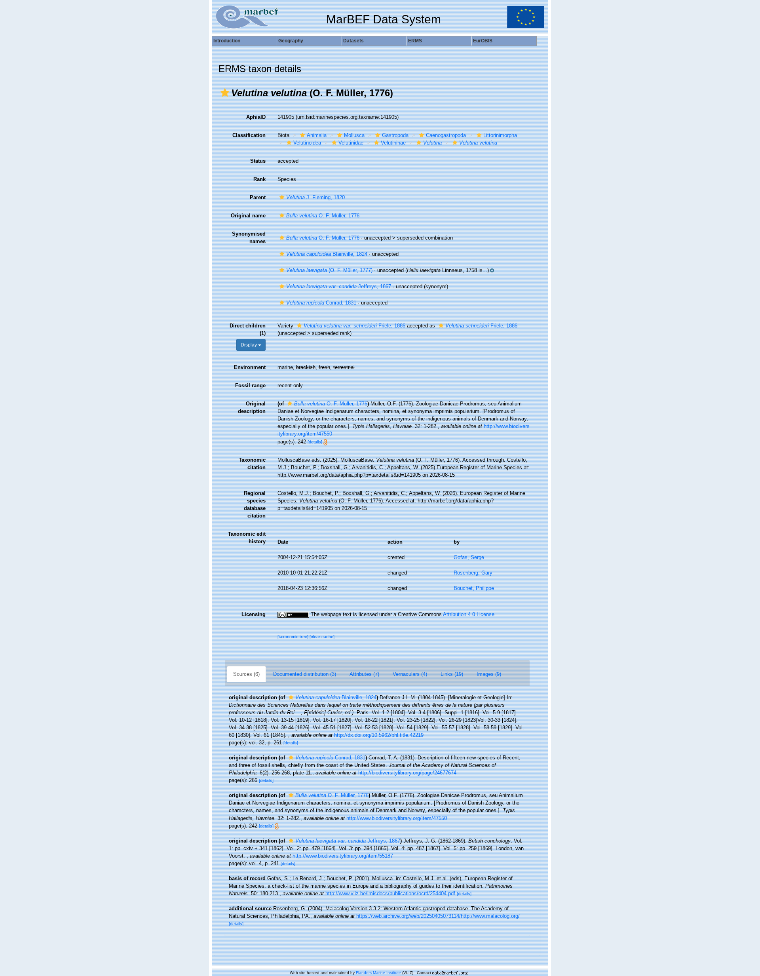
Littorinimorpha (500, 135)
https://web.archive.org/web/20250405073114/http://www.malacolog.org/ (438, 916)
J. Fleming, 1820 (315, 197)
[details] (315, 441)
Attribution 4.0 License (468, 614)
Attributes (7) (364, 674)
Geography (290, 41)
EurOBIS (482, 41)
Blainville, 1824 (326, 254)
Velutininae (393, 143)
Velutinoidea (307, 143)
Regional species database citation (255, 504)
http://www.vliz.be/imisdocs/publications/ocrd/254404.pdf (390, 893)
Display (249, 345)
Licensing (253, 614)
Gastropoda (395, 135)
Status (258, 161)
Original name (248, 216)
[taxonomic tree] (293, 636)
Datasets (353, 41)
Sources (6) (246, 674)
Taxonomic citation (252, 463)
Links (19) (452, 674)
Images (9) (489, 674)
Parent (258, 197)
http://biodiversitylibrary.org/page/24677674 (407, 773)
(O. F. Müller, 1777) (329, 270)
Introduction (226, 41)
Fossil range (250, 385)
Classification (249, 135)
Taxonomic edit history (247, 537)
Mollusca (354, 135)
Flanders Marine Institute (378, 972)
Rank (259, 179)
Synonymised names (249, 237)
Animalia (317, 135)
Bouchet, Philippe (474, 588)
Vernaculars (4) (410, 674)
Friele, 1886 (354, 326)
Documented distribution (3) (304, 674)
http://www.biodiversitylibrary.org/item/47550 (396, 818)
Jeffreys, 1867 (338, 286)
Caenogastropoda (446, 135)
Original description (252, 407)
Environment (250, 367)
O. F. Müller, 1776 (322, 216)
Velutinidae (350, 143)
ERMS (415, 41)
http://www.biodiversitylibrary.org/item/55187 (343, 856)
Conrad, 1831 (321, 303)
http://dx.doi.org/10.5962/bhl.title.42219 (379, 735)
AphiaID (256, 117)
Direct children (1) (248, 329)
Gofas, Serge (469, 557)
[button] (224, 92)
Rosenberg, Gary (473, 573)
